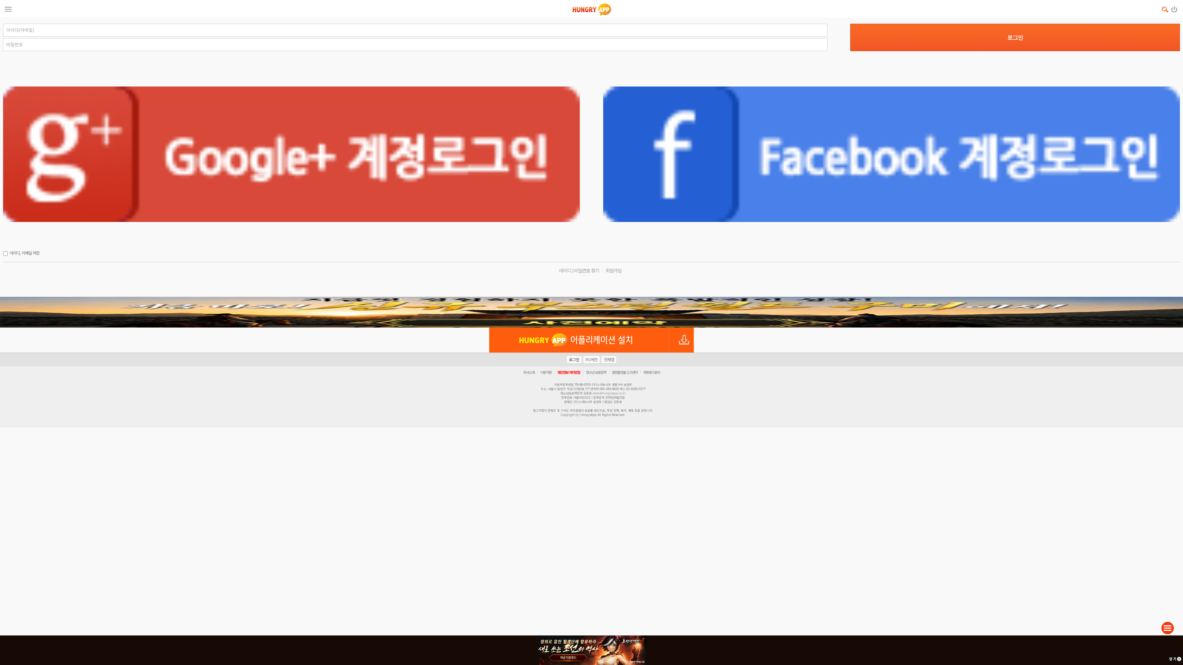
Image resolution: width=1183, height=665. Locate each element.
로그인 (1015, 37)
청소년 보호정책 (596, 372)
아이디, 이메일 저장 (24, 253)
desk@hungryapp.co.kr (609, 393)
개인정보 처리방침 (568, 372)
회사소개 (529, 372)
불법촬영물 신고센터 (624, 372)
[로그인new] (1174, 8)
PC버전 (591, 359)
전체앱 (609, 359)
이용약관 (545, 372)
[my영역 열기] (8, 8)
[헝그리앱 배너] (591, 312)
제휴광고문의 (651, 372)
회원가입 (614, 271)
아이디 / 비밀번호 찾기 (579, 271)
